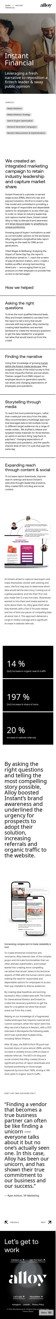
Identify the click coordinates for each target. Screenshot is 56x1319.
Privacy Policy (38, 1304)
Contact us (16, 1260)
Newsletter (35, 1296)
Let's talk (17, 1296)
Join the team (36, 1260)
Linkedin (26, 1304)
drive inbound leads (20, 223)
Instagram (16, 1304)
